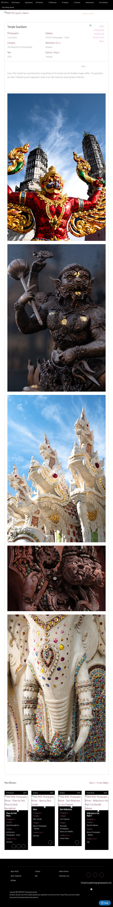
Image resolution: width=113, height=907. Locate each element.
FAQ (36, 876)
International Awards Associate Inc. (28, 897)
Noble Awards (90, 2)
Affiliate (13, 880)
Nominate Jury (64, 876)
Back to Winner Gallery (98, 782)
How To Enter (18, 13)
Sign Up (107, 13)
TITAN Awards (52, 2)
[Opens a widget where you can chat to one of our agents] (105, 903)
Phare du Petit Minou (11, 814)
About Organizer (16, 876)
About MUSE (15, 871)
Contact (37, 871)
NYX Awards (39, 2)
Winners (37, 13)
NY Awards (65, 2)
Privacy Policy (64, 895)
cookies (77, 895)
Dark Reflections (66, 809)
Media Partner (64, 871)
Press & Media (66, 13)
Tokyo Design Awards (8, 7)
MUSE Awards (16, 2)
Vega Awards (29, 2)
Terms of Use (55, 895)
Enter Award (88, 13)
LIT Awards (77, 2)
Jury (28, 13)
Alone (35, 809)
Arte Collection (103, 2)
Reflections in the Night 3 (93, 814)
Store (78, 13)
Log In (98, 13)
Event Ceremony (50, 13)
